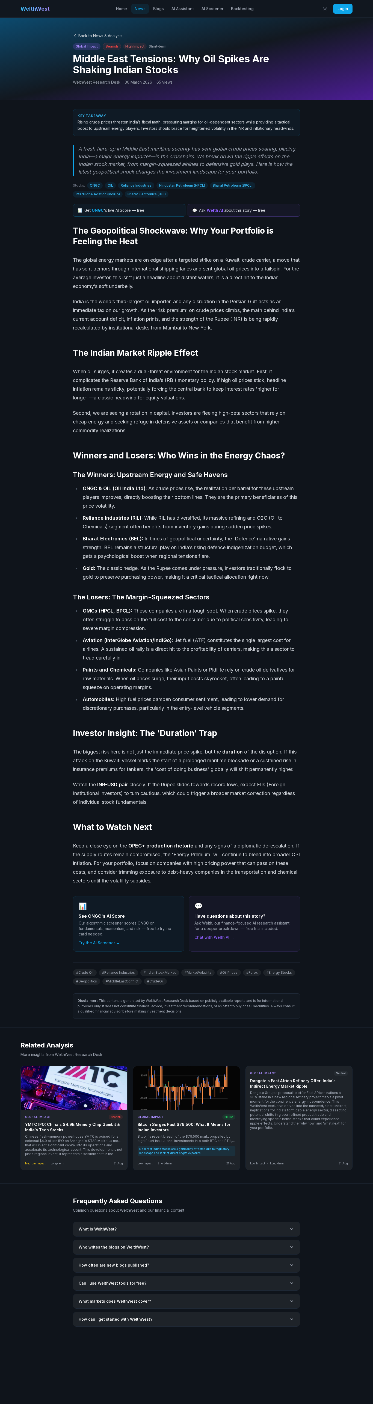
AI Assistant (182, 8)
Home (121, 8)
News (140, 8)
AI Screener (212, 8)
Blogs (158, 8)
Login (343, 8)
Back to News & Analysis (100, 35)
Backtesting (242, 8)
